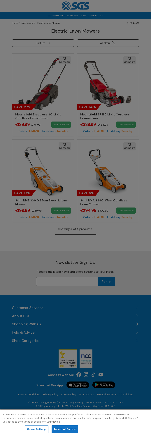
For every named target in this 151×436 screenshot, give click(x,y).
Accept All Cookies (65, 429)
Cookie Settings (36, 429)
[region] (75, 422)
